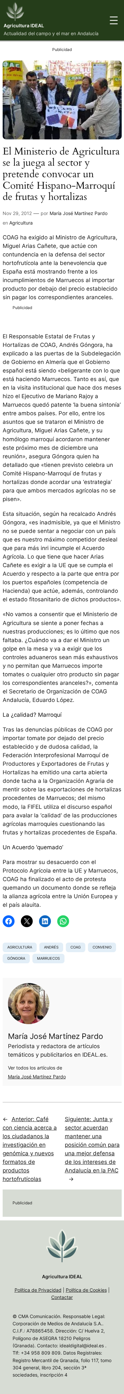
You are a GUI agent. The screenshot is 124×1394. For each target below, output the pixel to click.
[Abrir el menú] (113, 20)
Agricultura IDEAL (24, 25)
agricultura (19, 947)
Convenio (102, 947)
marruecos (48, 958)
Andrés (51, 947)
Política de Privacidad (38, 1290)
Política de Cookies (86, 1290)
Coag (75, 947)
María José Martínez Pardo (78, 213)
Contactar (62, 1297)
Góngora (16, 958)
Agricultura (21, 223)
